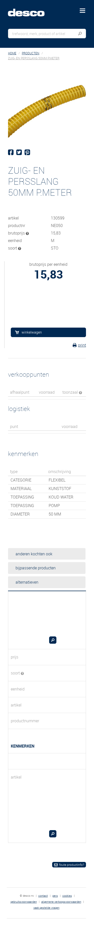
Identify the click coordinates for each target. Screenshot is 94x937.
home (12, 53)
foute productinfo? (71, 865)
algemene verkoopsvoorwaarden (61, 901)
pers (55, 895)
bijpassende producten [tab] (36, 568)
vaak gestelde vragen (46, 907)
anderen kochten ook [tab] (34, 554)
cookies (67, 895)
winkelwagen (32, 332)
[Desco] (30, 10)
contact (43, 895)
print (82, 345)
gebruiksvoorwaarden (24, 901)
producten (30, 53)
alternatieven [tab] (27, 582)
